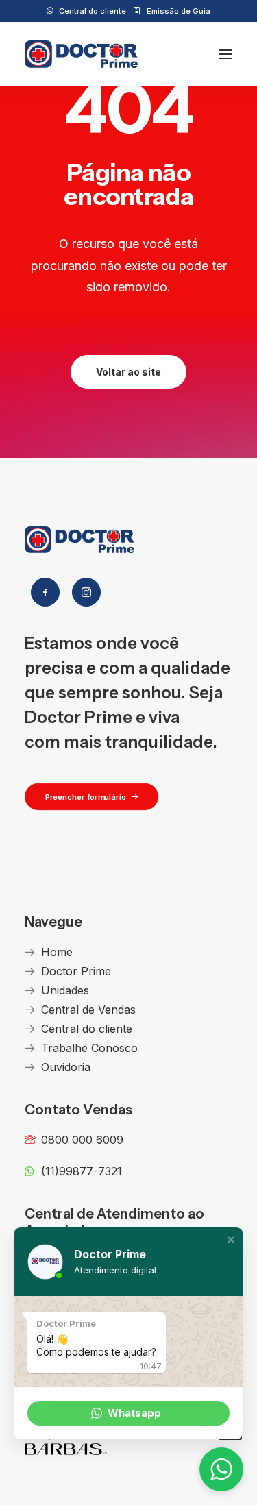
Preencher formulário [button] (85, 796)
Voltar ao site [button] (128, 372)
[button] (225, 54)
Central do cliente (92, 11)
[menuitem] (86, 11)
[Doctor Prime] (81, 54)
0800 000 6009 (82, 1140)
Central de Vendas (88, 1009)
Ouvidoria (65, 1067)
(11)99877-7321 (81, 1171)
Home (57, 952)
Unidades (65, 990)
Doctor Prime (76, 971)
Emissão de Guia (178, 11)
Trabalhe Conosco (89, 1048)
